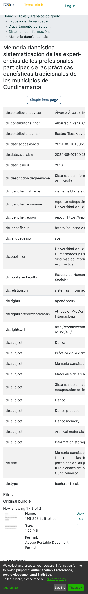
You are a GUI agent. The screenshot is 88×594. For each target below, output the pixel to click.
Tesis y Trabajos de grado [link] (39, 16)
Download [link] (80, 518)
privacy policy (56, 579)
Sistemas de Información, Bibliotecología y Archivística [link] (30, 31)
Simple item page (44, 100)
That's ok (75, 587)
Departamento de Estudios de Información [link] (30, 26)
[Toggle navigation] (81, 6)
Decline (60, 587)
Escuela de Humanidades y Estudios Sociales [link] (30, 21)
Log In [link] (70, 6)
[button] (54, 5)
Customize (10, 587)
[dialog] (44, 577)
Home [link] (8, 16)
